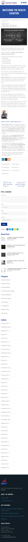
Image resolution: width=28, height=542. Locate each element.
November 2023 (5, 371)
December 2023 (5, 367)
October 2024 (5, 349)
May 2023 (4, 390)
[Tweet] (10, 229)
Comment (3, 195)
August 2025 (5, 330)
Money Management (6, 294)
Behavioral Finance (6, 280)
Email (2, 210)
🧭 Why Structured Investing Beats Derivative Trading (15, 238)
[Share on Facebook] (7, 229)
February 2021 (5, 445)
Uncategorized (5, 305)
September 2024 (6, 353)
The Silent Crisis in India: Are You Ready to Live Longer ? (20, 184)
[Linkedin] (3, 159)
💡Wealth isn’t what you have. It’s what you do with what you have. (17, 269)
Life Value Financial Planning (8, 291)
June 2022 (4, 430)
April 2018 (4, 460)
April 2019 (4, 449)
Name (2, 204)
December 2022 (5, 408)
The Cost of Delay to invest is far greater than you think (15, 253)
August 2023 (5, 378)
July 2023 (4, 382)
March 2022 (4, 441)
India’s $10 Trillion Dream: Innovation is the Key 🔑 (8, 184)
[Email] (15, 229)
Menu (24, 2)
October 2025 (5, 323)
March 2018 (4, 464)
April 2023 (4, 393)
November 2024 (5, 345)
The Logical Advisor (6, 170)
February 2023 (5, 401)
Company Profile (4, 498)
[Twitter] (6, 159)
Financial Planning (6, 26)
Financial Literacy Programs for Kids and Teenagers (12, 516)
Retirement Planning (6, 298)
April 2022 (4, 438)
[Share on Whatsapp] (17, 229)
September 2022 (6, 419)
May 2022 (4, 434)
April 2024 (4, 364)
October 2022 (5, 415)
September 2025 (6, 327)
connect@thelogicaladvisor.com (9, 537)
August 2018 (5, 456)
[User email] (9, 159)
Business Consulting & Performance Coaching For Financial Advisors (12, 509)
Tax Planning (5, 302)
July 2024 (4, 360)
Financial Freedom (15, 164)
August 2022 (5, 423)
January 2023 (5, 404)
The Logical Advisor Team (7, 500)
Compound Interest (6, 164)
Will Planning (4, 313)
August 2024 (5, 356)
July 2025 (4, 334)
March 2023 (4, 397)
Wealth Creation (13, 26)
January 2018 (5, 467)
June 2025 (4, 338)
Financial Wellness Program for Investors (10, 513)
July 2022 (4, 427)
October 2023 (5, 375)
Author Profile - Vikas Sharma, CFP (9, 25)
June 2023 (4, 386)
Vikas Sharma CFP (15, 170)
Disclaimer (3, 489)
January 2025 (5, 341)
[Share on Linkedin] (12, 229)
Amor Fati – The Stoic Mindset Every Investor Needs (16, 246)
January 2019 (5, 452)
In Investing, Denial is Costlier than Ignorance (15, 261)
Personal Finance (14, 167)
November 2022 (5, 412)
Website (3, 217)
